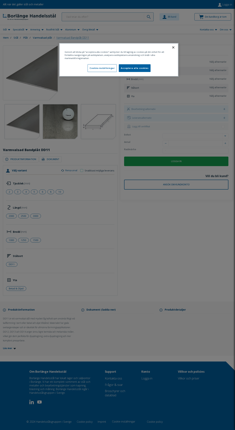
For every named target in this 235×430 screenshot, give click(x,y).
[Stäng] (173, 47)
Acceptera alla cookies (135, 68)
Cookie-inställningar (102, 68)
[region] (118, 60)
